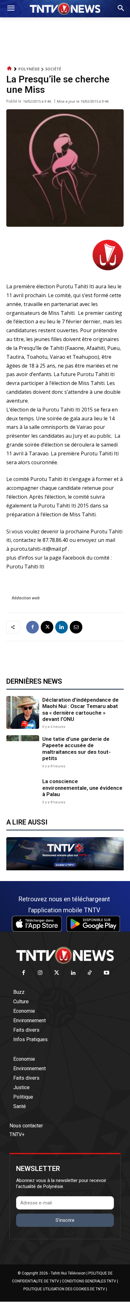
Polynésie (29, 69)
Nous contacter (26, 1126)
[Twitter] (57, 973)
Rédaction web (26, 598)
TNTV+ (17, 1134)
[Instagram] (40, 973)
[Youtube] (106, 973)
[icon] (9, 69)
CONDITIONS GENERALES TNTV (89, 1281)
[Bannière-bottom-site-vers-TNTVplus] (65, 869)
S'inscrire (65, 1220)
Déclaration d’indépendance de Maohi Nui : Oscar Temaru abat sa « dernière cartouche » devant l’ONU (80, 709)
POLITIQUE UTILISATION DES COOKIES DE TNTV (64, 1289)
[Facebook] (32, 627)
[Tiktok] (90, 973)
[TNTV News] (65, 955)
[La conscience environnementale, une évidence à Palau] (22, 790)
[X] (47, 627)
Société (53, 69)
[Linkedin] (61, 627)
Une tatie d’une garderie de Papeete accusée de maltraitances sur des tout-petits (76, 748)
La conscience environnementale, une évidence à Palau (82, 787)
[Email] (76, 627)
